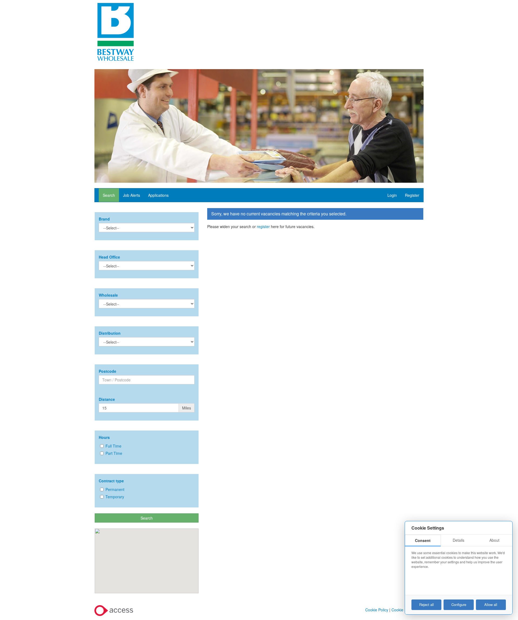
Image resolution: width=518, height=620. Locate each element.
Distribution (110, 333)
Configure (458, 604)
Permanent (114, 489)
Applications (158, 195)
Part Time (113, 453)
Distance (107, 399)
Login (392, 195)
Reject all (426, 604)
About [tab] (494, 540)
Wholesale (108, 295)
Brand (104, 219)
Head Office (109, 257)
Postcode (107, 371)
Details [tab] (458, 540)
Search (109, 195)
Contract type (111, 480)
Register (412, 195)
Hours (104, 437)
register (263, 226)
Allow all (490, 604)
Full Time (113, 446)
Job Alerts (131, 195)
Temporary (114, 496)
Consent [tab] (423, 540)
